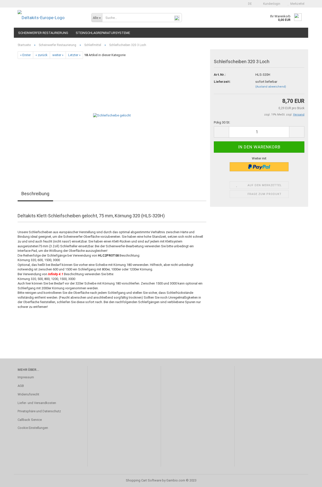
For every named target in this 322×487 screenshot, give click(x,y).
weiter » (57, 55)
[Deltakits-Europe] (51, 18)
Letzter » (74, 55)
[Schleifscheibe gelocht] (112, 115)
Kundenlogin (271, 4)
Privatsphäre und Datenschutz (39, 411)
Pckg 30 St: (222, 122)
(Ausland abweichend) (270, 86)
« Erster (25, 55)
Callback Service (30, 420)
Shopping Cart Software (143, 480)
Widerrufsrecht (28, 394)
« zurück (41, 55)
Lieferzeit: (222, 82)
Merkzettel (296, 4)
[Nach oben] (308, 479)
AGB (21, 386)
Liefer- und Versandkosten (37, 403)
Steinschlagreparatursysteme (103, 33)
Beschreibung (35, 193)
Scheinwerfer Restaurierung (43, 33)
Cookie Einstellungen (33, 428)
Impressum (26, 377)
